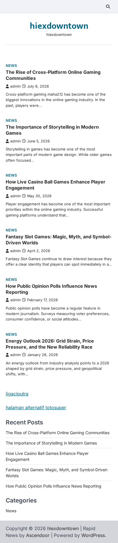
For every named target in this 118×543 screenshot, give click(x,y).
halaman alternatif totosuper (36, 407)
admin (15, 86)
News (11, 65)
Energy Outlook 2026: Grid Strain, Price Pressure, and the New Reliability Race (50, 344)
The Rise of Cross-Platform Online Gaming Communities (57, 432)
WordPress (93, 535)
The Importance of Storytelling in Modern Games (51, 442)
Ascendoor (38, 535)
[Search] (108, 6)
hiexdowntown (59, 26)
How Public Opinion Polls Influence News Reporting (53, 486)
